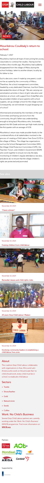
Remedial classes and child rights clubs (17, 280)
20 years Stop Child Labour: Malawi (16, 315)
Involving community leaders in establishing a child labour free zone (20, 351)
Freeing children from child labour (15, 245)
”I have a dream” (8, 210)
